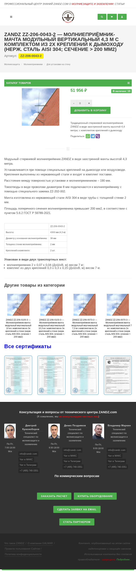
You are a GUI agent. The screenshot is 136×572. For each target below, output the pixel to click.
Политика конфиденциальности (23, 554)
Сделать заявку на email (77, 509)
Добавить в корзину (90, 110)
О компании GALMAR (40, 543)
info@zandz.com (28, 453)
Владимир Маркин (119, 425)
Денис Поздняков (75, 425)
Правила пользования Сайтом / (23, 548)
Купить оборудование (95, 496)
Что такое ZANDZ (14, 543)
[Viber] (98, 136)
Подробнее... (124, 559)
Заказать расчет (54, 496)
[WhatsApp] (88, 136)
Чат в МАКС (26, 459)
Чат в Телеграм (28, 465)
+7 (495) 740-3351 (29, 470)
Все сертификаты (27, 346)
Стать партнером (76, 522)
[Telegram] (93, 136)
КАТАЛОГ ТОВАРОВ (18, 83)
